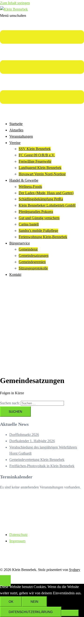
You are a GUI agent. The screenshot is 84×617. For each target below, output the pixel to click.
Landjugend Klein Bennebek (40, 168)
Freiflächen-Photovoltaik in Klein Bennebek (41, 466)
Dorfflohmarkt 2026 (24, 435)
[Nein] (70, 613)
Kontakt (15, 274)
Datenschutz (18, 535)
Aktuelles (16, 130)
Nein (34, 601)
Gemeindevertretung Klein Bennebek (36, 460)
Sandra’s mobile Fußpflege (38, 231)
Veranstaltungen (21, 136)
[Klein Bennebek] (14, 9)
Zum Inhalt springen (15, 3)
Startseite (16, 124)
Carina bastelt (29, 224)
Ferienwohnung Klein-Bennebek (43, 237)
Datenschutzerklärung (31, 612)
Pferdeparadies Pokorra (36, 212)
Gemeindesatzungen (34, 256)
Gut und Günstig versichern (39, 218)
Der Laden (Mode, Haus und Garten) (46, 193)
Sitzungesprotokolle (33, 268)
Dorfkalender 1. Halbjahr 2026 (32, 441)
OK (11, 601)
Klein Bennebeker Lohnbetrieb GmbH (47, 205)
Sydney (74, 570)
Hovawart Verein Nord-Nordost (42, 174)
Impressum (17, 541)
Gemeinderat (28, 249)
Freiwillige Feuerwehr (35, 161)
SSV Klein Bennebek (35, 149)
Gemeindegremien (32, 262)
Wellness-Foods (30, 187)
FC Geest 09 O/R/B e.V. (37, 155)
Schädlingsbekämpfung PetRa (41, 199)
